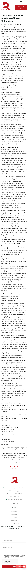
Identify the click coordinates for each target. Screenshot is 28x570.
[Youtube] (17, 503)
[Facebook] (10, 503)
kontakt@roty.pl (6, 397)
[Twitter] (14, 503)
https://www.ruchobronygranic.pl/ (11, 386)
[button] (21, 2)
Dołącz (14, 566)
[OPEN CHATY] (24, 566)
